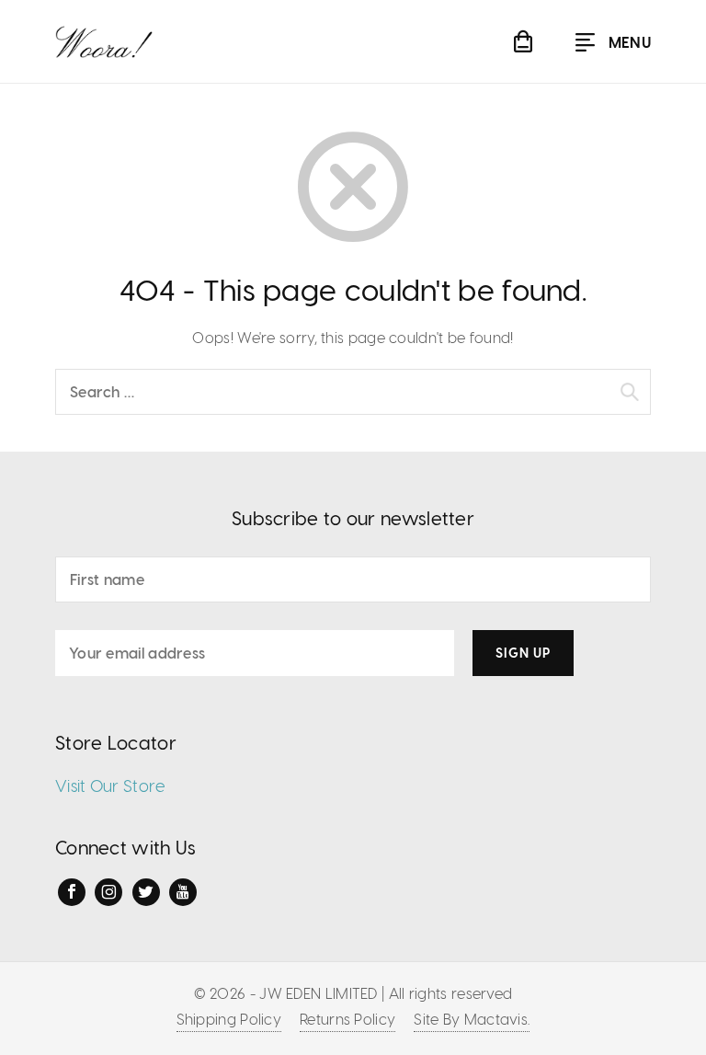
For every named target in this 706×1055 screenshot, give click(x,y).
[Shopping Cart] (523, 41)
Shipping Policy (229, 1018)
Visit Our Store (110, 785)
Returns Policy (347, 1018)
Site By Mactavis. (472, 1018)
